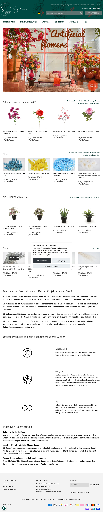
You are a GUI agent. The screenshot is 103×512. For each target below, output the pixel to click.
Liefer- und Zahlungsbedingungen (57, 499)
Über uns (6, 484)
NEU (85, 22)
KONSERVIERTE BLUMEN (28, 22)
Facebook (80, 492)
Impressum (39, 499)
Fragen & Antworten (9, 489)
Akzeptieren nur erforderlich (61, 260)
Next (96, 60)
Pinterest (87, 492)
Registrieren (94, 485)
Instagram (73, 492)
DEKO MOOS (59, 22)
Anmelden (85, 8)
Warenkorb (95, 13)
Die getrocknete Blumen (43, 489)
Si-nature (10, 505)
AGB (45, 499)
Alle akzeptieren (42, 260)
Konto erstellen (96, 8)
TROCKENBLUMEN (9, 22)
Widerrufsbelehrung (74, 499)
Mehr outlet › (96, 248)
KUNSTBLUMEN (73, 22)
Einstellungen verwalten (51, 266)
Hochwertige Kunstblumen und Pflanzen (48, 492)
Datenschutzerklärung (27, 499)
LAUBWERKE (46, 22)
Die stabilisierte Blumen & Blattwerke (47, 484)
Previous (6, 60)
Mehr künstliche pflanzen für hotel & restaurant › (85, 197)
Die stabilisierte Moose (43, 486)
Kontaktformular (8, 486)
